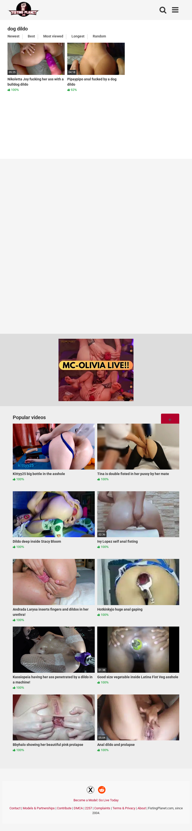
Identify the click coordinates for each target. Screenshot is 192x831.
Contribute (64, 808)
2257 (88, 808)
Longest (78, 36)
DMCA (78, 808)
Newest (14, 36)
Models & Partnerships (39, 808)
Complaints (102, 808)
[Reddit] (102, 790)
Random (99, 36)
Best (31, 36)
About (142, 808)
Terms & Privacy (123, 808)
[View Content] (24, 10)
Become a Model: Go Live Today (96, 800)
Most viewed (53, 36)
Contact (15, 808)
